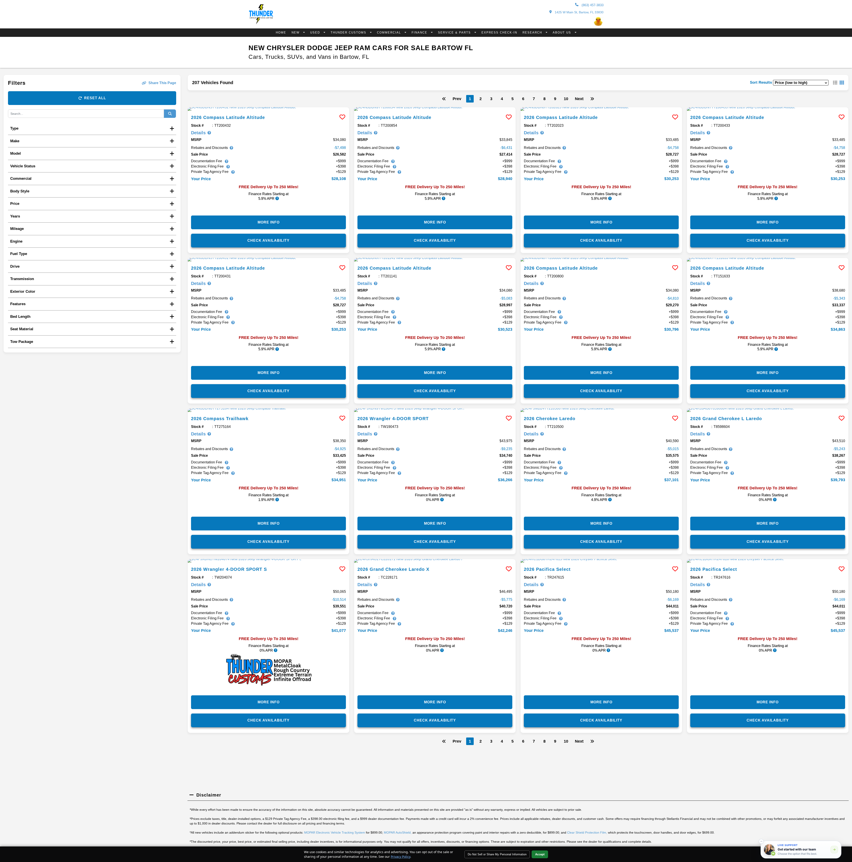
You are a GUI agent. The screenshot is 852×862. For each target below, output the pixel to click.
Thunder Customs (349, 32)
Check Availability (268, 240)
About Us (562, 32)
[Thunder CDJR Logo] (261, 23)
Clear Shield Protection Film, (587, 832)
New (296, 32)
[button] (761, 841)
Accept (539, 854)
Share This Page (162, 83)
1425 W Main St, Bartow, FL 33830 (579, 12)
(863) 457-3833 (592, 5)
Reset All (95, 98)
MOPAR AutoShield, (398, 832)
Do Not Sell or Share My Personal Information (497, 854)
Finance (420, 32)
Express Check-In (499, 32)
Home (281, 32)
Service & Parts (455, 32)
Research (533, 32)
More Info (269, 222)
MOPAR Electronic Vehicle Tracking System (334, 832)
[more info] (268, 109)
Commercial (389, 32)
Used (315, 32)
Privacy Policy (400, 856)
